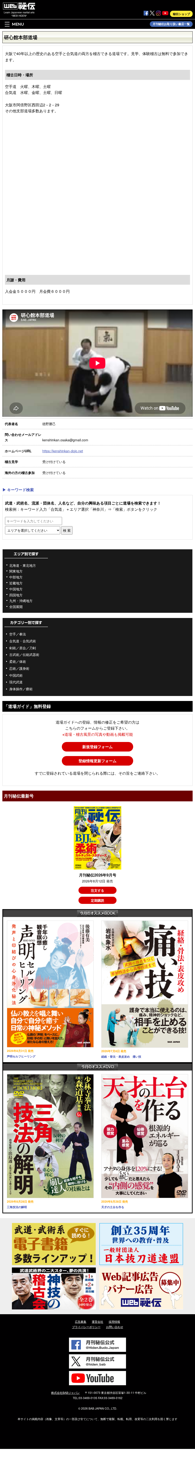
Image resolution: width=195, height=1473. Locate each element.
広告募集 (80, 1321)
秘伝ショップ (181, 14)
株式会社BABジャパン (65, 1393)
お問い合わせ (114, 1327)
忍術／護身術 (19, 668)
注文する (97, 890)
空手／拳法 (17, 634)
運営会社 (97, 1321)
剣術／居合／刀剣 (22, 647)
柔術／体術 (17, 661)
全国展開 (16, 606)
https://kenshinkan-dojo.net (62, 450)
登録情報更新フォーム (97, 760)
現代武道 (16, 682)
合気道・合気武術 (22, 641)
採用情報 (114, 1321)
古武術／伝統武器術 (24, 654)
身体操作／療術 (21, 688)
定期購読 (97, 900)
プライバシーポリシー (86, 1327)
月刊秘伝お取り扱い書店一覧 (171, 24)
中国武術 (16, 675)
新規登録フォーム (97, 746)
